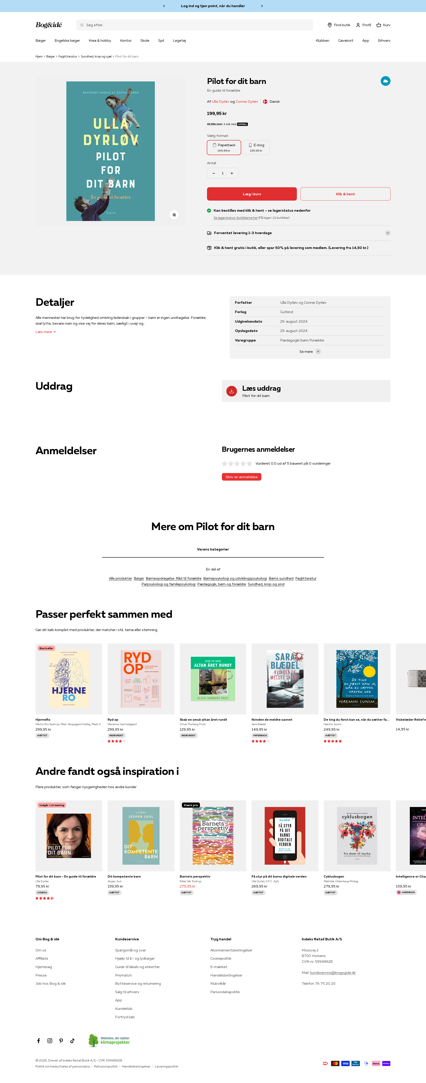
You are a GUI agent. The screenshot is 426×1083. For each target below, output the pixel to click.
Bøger (41, 40)
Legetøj (179, 40)
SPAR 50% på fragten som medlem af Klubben (213, 6)
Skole (144, 40)
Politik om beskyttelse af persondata (63, 1066)
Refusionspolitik (106, 1066)
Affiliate (42, 958)
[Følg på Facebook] (38, 1041)
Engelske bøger (67, 40)
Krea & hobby (100, 40)
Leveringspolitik (166, 1066)
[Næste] (262, 6)
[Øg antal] (231, 173)
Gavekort (345, 40)
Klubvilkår (218, 983)
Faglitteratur (68, 56)
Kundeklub (123, 1008)
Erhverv (384, 40)
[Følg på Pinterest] (61, 1041)
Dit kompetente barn (124, 876)
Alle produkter (120, 578)
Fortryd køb (125, 1017)
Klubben (322, 40)
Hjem (39, 56)
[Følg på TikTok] (72, 1041)
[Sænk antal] (213, 173)
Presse (41, 975)
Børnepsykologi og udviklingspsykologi (235, 578)
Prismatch (123, 975)
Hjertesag (44, 967)
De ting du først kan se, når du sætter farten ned (357, 720)
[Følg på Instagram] (50, 1041)
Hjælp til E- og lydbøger (135, 958)
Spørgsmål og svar (130, 950)
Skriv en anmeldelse (242, 477)
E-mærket (218, 967)
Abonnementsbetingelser (231, 950)
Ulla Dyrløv (220, 101)
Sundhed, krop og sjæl (96, 56)
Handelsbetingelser (226, 975)
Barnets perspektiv (195, 876)
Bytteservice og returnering (138, 983)
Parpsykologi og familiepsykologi (168, 584)
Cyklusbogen (334, 876)
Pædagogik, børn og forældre (221, 584)
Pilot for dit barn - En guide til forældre (66, 876)
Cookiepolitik (220, 958)
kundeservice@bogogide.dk (333, 972)
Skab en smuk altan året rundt (203, 720)
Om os (41, 950)
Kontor (126, 40)
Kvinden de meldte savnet (272, 720)
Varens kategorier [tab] (213, 549)
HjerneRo (43, 720)
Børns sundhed (281, 578)
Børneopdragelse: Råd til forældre (173, 578)
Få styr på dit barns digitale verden (279, 876)
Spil (161, 40)
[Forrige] (164, 6)
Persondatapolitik (225, 992)
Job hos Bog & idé (51, 983)
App (365, 40)
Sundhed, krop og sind (266, 584)
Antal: (212, 163)
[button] (117, 741)
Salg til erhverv (127, 992)
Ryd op (113, 720)
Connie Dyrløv (247, 101)
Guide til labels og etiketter (137, 967)
